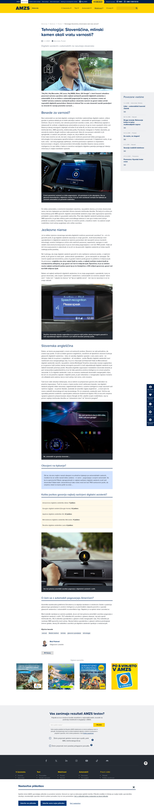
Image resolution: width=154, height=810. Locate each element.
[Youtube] (87, 760)
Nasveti (62, 778)
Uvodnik (20, 775)
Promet (60, 24)
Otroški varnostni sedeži (44, 779)
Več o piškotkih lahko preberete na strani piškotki (91, 796)
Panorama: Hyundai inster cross (133, 160)
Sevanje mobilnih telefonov (134, 148)
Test (38, 772)
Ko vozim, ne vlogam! (132, 136)
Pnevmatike (42, 775)
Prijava (99, 725)
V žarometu (20, 772)
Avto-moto (21, 778)
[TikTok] (97, 760)
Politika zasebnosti (108, 778)
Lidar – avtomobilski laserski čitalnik (134, 107)
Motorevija (44, 24)
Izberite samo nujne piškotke (53, 803)
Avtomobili (83, 772)
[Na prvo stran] (23, 8)
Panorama (84, 775)
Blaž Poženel (55, 641)
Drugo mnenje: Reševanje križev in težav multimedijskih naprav (133, 122)
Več (125, 111)
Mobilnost (53, 24)
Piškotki (104, 775)
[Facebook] (46, 760)
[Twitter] (56, 760)
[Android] (107, 760)
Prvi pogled (85, 778)
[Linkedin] (66, 760)
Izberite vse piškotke (28, 803)
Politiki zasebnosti (88, 733)
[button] (136, 8)
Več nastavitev (75, 803)
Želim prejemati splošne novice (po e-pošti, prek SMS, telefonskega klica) (71, 739)
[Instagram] (76, 760)
